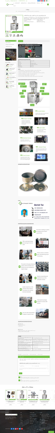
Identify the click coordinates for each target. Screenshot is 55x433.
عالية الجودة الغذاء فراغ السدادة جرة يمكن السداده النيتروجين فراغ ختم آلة (44, 401)
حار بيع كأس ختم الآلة (32, 418)
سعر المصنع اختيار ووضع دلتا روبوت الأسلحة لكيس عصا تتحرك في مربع (12, 73)
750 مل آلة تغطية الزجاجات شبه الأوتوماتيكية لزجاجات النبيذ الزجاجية (12, 64)
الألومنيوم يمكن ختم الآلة (40, 354)
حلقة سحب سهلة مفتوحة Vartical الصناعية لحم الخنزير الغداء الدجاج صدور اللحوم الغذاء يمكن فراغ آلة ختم (12, 81)
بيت (16, 11)
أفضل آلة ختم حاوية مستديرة (25, 354)
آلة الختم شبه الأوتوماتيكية (33, 420)
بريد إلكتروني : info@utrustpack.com (11, 0)
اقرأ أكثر (10, 66)
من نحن (21, 417)
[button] (50, 398)
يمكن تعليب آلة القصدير (33, 414)
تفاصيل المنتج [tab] (20, 41)
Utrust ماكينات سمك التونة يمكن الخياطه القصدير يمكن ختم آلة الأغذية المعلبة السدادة (33, 401)
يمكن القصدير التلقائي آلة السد (34, 421)
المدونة (21, 422)
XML (37, 429)
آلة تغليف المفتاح (8, 42)
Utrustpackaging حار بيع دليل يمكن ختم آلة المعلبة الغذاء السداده (10, 401)
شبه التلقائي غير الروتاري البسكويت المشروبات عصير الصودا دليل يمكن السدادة (12, 86)
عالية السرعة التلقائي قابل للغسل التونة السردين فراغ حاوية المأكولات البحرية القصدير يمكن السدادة (12, 69)
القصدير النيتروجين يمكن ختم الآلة (33, 354)
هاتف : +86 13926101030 (23, 0)
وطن (21, 414)
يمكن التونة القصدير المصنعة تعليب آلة (33, 416)
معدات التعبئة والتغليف (9, 46)
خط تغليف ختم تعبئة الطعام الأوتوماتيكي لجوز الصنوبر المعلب (12, 77)
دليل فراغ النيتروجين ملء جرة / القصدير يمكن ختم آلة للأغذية (28, 363)
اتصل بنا (8, 58)
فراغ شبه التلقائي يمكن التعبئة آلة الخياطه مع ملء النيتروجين (21, 401)
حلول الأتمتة (31, 423)
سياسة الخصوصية (41, 429)
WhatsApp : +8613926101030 (44, 423)
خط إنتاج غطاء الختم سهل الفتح (10, 44)
